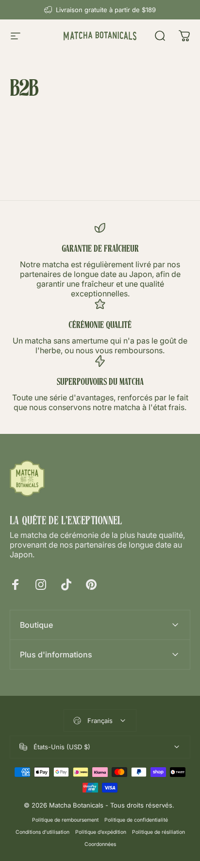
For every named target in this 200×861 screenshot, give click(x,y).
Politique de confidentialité (136, 820)
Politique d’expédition (100, 832)
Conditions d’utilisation (42, 832)
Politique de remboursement (65, 820)
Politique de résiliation (158, 832)
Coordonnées (100, 844)
